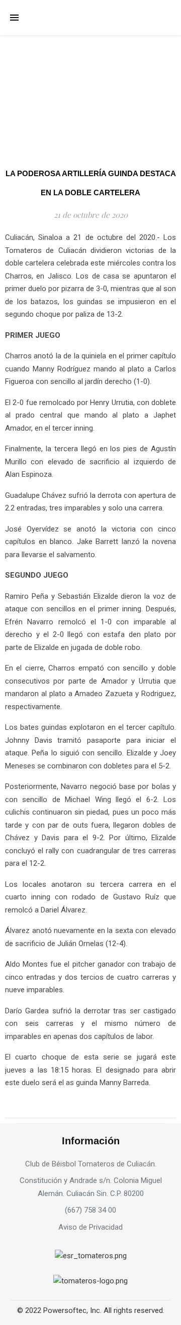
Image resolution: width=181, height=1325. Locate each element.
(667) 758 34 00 (90, 1210)
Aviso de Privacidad (90, 1227)
